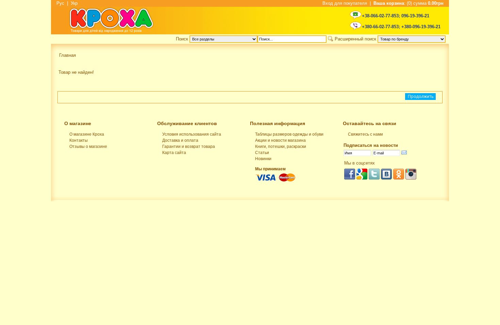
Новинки (263, 158)
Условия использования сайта (191, 134)
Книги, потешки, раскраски (280, 146)
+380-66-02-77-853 (380, 26)
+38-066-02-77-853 (380, 15)
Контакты (78, 140)
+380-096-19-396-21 (420, 26)
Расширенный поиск (355, 38)
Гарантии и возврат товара (188, 146)
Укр (74, 3)
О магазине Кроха (86, 134)
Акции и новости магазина (280, 140)
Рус (60, 3)
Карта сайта (174, 152)
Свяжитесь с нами (365, 134)
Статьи (262, 152)
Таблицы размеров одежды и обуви (289, 134)
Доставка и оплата (180, 140)
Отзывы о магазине (88, 146)
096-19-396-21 (415, 15)
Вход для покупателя (344, 3)
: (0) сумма (408, 3)
